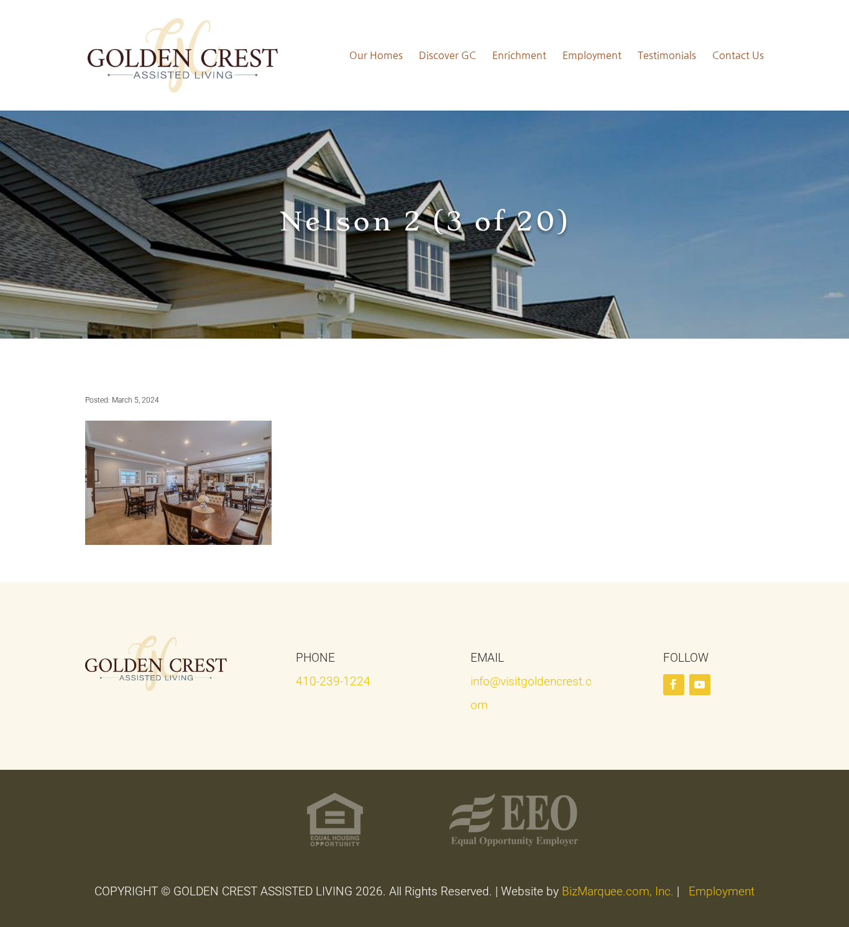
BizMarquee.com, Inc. (618, 891)
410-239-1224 (333, 681)
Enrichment (519, 55)
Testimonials (667, 55)
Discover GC (447, 55)
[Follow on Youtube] (699, 684)
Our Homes (376, 55)
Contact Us (738, 55)
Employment (592, 55)
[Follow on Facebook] (673, 684)
